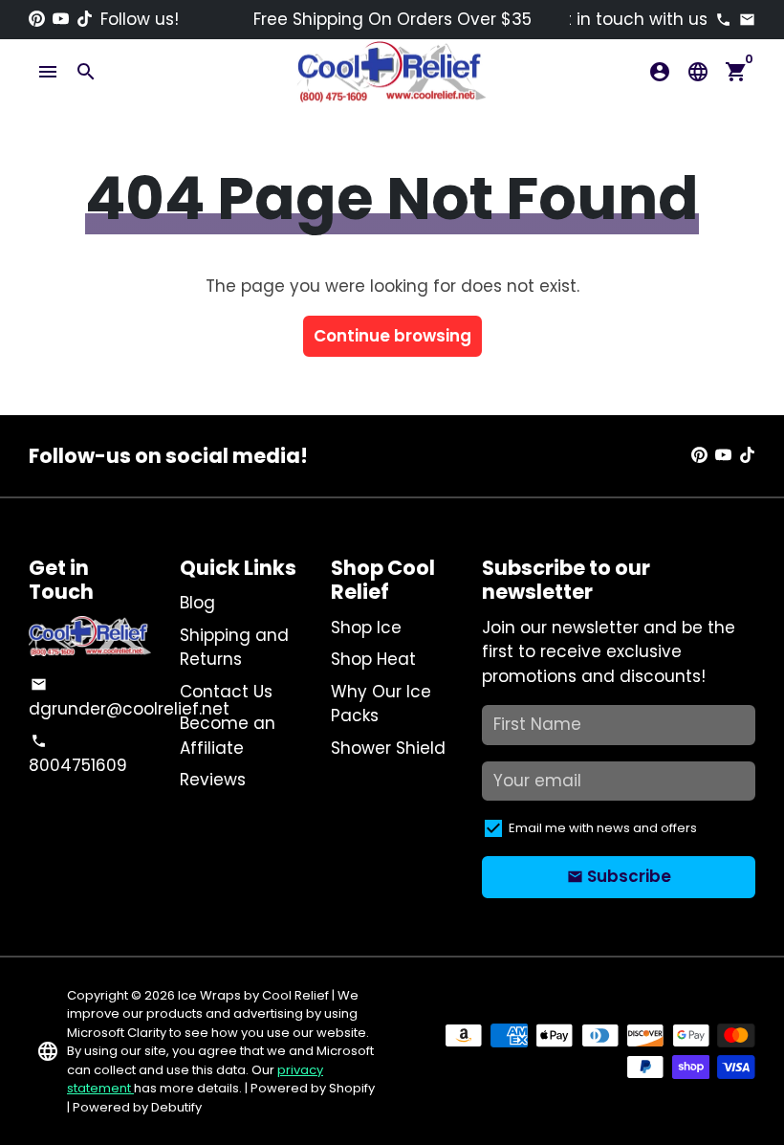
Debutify (176, 1107)
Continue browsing (392, 335)
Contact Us (226, 691)
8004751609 (78, 755)
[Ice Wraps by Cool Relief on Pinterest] (37, 19)
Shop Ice (366, 627)
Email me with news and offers (603, 828)
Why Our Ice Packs (381, 704)
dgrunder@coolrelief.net (129, 698)
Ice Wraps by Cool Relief (253, 995)
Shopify (352, 1088)
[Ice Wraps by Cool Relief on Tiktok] (84, 19)
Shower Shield (388, 748)
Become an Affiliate (227, 736)
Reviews (213, 779)
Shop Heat (373, 659)
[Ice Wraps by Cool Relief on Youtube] (61, 19)
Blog (197, 602)
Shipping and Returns (234, 648)
